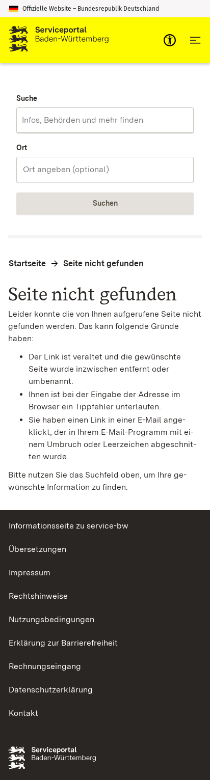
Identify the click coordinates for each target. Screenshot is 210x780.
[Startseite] (58, 40)
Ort (21, 148)
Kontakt (23, 713)
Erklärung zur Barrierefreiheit (63, 643)
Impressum (29, 572)
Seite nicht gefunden (103, 263)
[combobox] (105, 120)
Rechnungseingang (45, 666)
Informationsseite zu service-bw (68, 526)
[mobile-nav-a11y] (169, 40)
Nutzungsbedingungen (51, 619)
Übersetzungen (37, 549)
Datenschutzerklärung (51, 689)
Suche (26, 98)
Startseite (27, 263)
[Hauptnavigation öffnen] (195, 40)
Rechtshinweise (38, 596)
